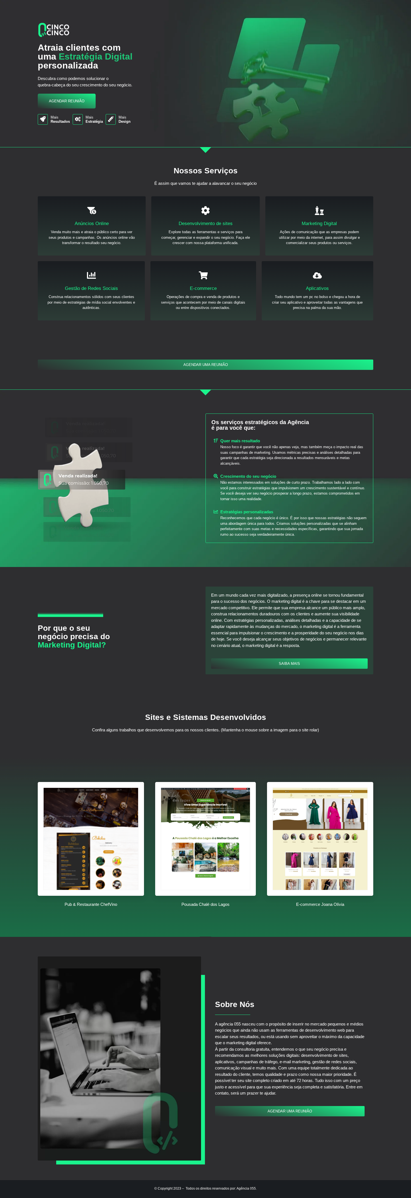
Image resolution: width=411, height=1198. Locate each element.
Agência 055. (247, 1188)
